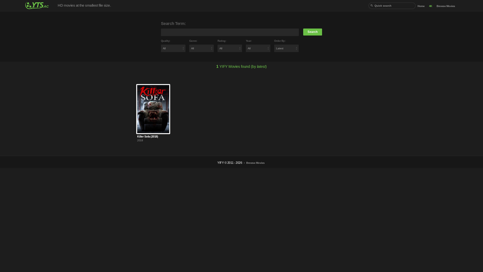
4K (430, 6)
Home (421, 6)
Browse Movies (446, 6)
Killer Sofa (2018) (147, 136)
